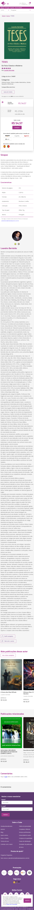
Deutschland (18, 7)
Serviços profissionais (25, 832)
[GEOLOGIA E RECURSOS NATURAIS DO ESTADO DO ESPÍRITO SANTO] (11, 732)
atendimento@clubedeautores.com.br (10, 220)
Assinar (5, 814)
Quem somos (4, 835)
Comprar (17, 127)
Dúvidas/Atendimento (6, 826)
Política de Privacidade (11, 904)
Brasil (2, 7)
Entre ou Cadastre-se (24, 3)
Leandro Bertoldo (9, 70)
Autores (3, 829)
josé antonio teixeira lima (7, 756)
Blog (2, 832)
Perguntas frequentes (6, 855)
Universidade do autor (25, 835)
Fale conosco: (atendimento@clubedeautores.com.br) (15, 858)
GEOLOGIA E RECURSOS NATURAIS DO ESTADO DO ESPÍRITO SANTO (9, 751)
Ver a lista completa (8, 655)
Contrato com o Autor (7, 844)
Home (3, 16)
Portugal (6, 7)
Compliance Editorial (24, 829)
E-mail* (3, 806)
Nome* (3, 799)
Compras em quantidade (25, 838)
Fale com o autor (9, 641)
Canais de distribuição (25, 841)
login (6, 776)
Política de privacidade (25, 826)
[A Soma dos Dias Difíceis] (11, 674)
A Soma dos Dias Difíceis (8, 692)
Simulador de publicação (25, 845)
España (12, 7)
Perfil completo (8, 636)
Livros (8, 16)
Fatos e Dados (5, 838)
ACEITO (27, 900)
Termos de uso (5, 841)
